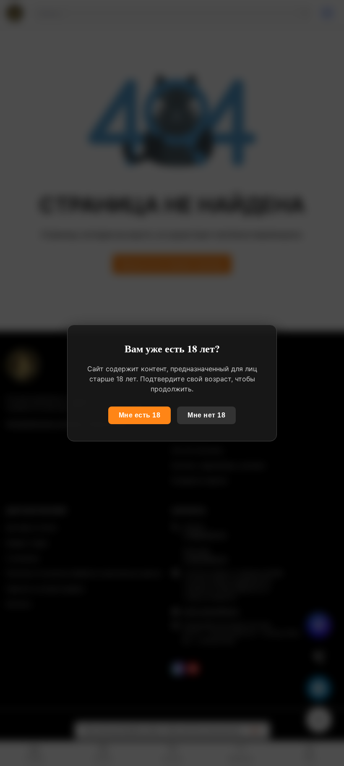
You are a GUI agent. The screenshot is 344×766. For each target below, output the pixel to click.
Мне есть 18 (140, 415)
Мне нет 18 (206, 415)
